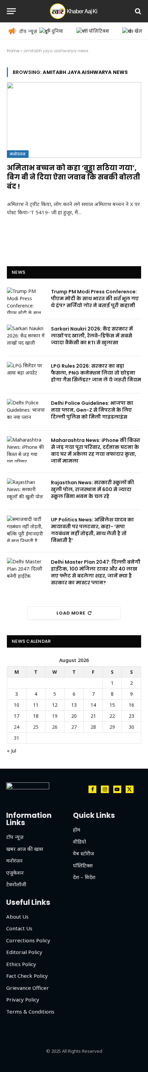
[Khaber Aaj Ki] (74, 11)
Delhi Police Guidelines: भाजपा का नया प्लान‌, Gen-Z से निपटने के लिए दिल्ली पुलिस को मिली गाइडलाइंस (92, 410)
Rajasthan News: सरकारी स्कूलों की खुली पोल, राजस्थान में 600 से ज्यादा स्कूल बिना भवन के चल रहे (92, 489)
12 (54, 705)
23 (131, 716)
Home (13, 51)
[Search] (137, 11)
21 (93, 716)
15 (112, 705)
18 (36, 716)
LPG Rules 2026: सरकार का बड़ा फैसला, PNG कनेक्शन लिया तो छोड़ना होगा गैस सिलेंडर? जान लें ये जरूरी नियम (96, 372)
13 (74, 705)
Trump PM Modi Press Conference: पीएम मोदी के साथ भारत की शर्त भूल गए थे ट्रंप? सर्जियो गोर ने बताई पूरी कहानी (95, 298)
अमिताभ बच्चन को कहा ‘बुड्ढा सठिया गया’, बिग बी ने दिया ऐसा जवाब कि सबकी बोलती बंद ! (73, 177)
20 (74, 716)
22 (112, 716)
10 (16, 705)
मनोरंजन (18, 154)
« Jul (11, 750)
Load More (70, 613)
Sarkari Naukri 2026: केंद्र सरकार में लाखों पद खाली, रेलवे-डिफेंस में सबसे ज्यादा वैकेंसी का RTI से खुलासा (92, 335)
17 (16, 716)
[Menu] (11, 11)
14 (93, 705)
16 (131, 705)
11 (36, 705)
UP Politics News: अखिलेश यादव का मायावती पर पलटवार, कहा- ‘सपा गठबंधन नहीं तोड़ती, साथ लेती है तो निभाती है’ (92, 530)
